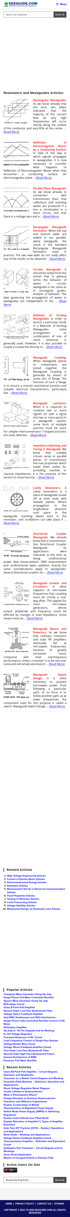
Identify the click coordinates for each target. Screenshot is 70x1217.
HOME (9, 1203)
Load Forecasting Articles (22, 902)
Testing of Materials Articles (23, 899)
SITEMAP (59, 1203)
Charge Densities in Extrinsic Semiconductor (30, 1098)
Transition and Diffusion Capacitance (25, 1101)
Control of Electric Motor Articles (26, 879)
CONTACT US (44, 1203)
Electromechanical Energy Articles (27, 882)
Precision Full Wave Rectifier (20, 1060)
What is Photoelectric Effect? (20, 1094)
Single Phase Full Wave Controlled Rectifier (29, 997)
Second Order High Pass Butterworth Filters (29, 1054)
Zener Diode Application (18, 1154)
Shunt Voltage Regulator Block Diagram (26, 1088)
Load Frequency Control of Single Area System (31, 1040)
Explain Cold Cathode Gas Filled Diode (26, 1118)
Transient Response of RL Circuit (23, 1037)
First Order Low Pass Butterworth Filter (26, 1050)
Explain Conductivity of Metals (21, 1104)
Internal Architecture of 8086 (20, 1057)
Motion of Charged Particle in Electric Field (28, 1157)
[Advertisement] (35, 54)
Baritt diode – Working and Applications (27, 1134)
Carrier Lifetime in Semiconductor (23, 1091)
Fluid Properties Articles (21, 895)
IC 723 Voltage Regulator (18, 1034)
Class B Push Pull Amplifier (19, 1007)
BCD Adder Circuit (14, 1004)
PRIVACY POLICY (24, 1203)
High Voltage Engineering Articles (26, 875)
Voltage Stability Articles (21, 905)
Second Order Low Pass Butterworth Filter (28, 1010)
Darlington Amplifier (15, 1027)
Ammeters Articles (17, 885)
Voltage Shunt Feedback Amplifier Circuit (27, 1047)
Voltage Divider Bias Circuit (19, 1044)
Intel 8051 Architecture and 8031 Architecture (30, 1017)
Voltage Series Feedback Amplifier (23, 1014)
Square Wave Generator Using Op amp (26, 1000)
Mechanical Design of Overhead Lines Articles (33, 909)
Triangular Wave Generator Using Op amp (27, 994)
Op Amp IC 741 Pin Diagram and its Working (29, 1030)
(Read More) (11, 132)
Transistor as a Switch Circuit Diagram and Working (33, 1078)
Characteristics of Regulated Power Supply (28, 1108)
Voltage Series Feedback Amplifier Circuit (27, 1138)
